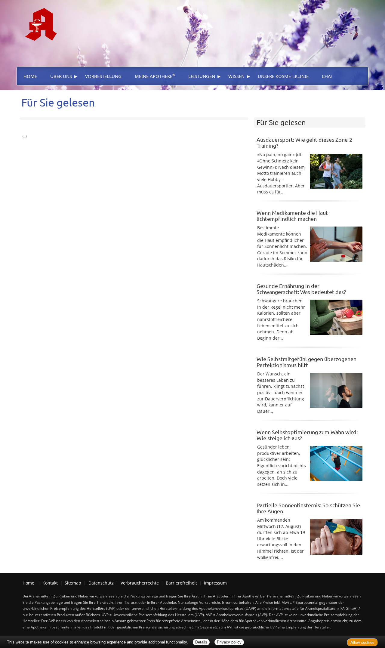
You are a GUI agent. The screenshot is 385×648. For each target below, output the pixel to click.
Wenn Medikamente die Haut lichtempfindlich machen (292, 215)
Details (201, 642)
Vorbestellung (103, 76)
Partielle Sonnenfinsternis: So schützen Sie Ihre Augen (308, 508)
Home (30, 76)
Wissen (236, 76)
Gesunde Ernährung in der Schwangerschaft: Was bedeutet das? (301, 288)
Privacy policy (229, 642)
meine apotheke (155, 76)
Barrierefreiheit (181, 583)
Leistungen (201, 76)
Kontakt (50, 583)
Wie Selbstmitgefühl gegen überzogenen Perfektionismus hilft (306, 362)
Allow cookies (362, 642)
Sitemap (73, 583)
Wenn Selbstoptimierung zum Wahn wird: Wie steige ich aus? (307, 435)
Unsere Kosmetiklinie (283, 76)
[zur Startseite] (38, 20)
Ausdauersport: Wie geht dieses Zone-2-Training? (305, 142)
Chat (327, 76)
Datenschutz (101, 583)
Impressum (215, 583)
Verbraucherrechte (140, 583)
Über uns (61, 76)
